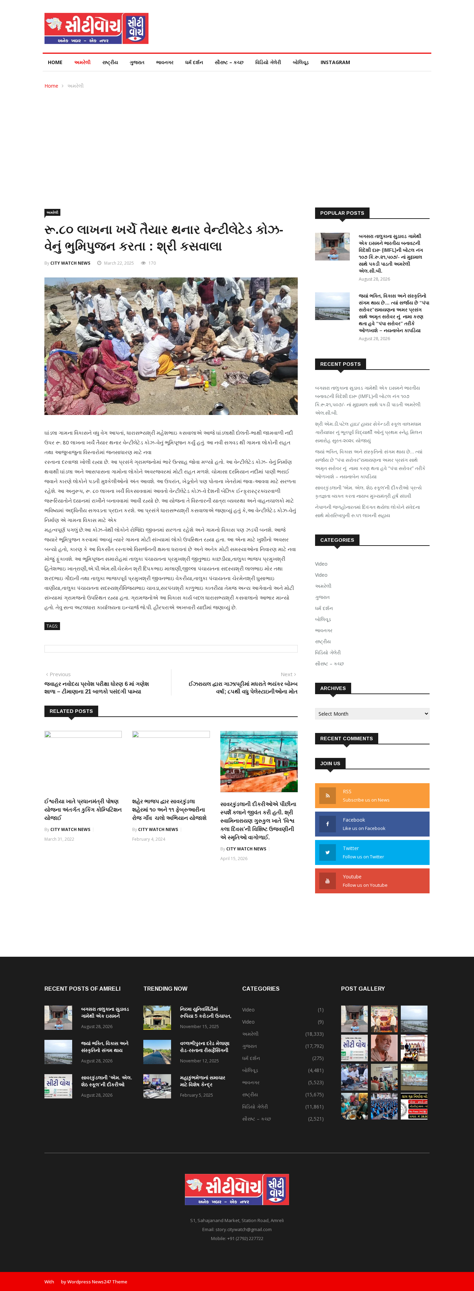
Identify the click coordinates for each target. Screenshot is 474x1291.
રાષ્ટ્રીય (110, 62)
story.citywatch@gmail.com (243, 1229)
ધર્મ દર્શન (194, 62)
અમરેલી (82, 62)
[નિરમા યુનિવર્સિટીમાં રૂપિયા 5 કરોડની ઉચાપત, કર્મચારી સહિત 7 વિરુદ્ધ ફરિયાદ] (159, 1019)
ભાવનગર (164, 62)
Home (55, 62)
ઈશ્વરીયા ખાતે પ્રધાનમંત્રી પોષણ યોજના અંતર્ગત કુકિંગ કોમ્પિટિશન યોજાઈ (83, 809)
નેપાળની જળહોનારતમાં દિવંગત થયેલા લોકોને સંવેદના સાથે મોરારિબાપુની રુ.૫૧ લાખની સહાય (367, 511)
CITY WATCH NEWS (70, 263)
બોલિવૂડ (301, 62)
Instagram (335, 62)
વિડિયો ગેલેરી (268, 62)
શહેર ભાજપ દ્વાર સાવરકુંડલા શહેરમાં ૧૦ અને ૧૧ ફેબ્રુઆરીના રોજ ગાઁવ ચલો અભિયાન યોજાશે (170, 809)
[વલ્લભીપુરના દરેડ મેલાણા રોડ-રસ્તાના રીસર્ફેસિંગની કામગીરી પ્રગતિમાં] (159, 1053)
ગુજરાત (137, 62)
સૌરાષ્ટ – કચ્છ (229, 62)
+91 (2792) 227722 (245, 1238)
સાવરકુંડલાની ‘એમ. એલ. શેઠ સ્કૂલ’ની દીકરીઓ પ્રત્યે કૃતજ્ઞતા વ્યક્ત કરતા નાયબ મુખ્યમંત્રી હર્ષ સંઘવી (368, 491)
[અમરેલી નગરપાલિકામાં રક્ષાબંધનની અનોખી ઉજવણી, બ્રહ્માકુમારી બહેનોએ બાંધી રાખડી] (384, 1088)
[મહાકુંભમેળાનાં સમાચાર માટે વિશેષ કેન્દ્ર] (159, 1087)
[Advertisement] (237, 142)
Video (321, 563)
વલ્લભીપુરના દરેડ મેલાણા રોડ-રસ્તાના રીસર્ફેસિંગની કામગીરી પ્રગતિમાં (204, 1050)
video (321, 575)
